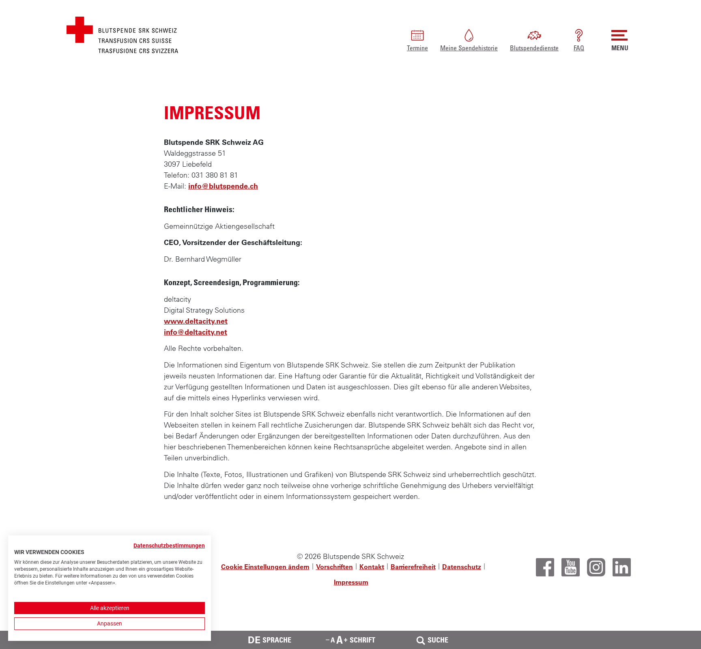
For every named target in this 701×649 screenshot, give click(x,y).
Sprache (269, 640)
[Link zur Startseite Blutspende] (122, 34)
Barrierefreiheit (413, 567)
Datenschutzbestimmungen (169, 545)
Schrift (362, 639)
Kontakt (371, 567)
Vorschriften (334, 567)
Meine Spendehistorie (469, 48)
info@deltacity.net (195, 332)
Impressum (351, 582)
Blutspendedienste (534, 48)
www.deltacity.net (196, 321)
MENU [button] (619, 48)
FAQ (579, 48)
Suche (438, 639)
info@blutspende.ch (223, 186)
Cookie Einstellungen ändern (265, 567)
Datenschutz (461, 567)
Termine (417, 48)
